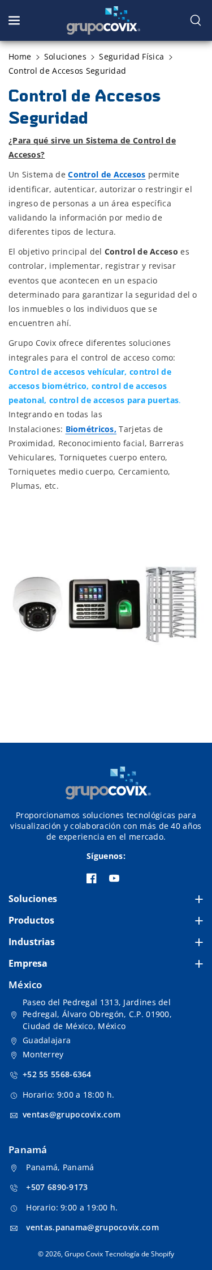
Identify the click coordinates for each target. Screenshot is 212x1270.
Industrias (31, 941)
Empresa (27, 963)
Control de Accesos (106, 174)
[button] (15, 20)
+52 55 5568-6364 (57, 1074)
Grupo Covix (83, 1254)
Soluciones (32, 898)
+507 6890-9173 (57, 1187)
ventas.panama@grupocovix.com (92, 1227)
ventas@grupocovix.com (71, 1114)
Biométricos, (91, 429)
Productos (31, 920)
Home (19, 56)
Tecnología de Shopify (139, 1254)
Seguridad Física (131, 56)
